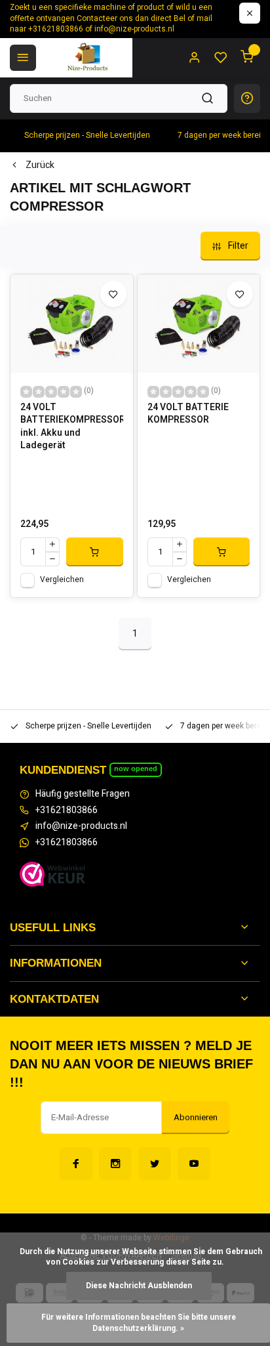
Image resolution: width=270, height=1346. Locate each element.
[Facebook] (76, 1163)
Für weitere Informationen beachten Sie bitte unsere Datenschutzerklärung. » (139, 1323)
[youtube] (194, 1163)
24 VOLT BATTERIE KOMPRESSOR (188, 414)
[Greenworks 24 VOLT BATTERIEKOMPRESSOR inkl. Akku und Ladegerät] (71, 323)
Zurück (40, 165)
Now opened (135, 768)
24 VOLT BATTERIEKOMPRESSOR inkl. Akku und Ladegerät (71, 426)
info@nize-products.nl (81, 826)
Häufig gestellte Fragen (82, 794)
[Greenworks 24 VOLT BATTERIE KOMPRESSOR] (199, 323)
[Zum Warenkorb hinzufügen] (94, 551)
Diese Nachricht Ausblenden (139, 1286)
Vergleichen (62, 579)
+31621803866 (66, 810)
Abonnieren (196, 1117)
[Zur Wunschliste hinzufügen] (113, 294)
